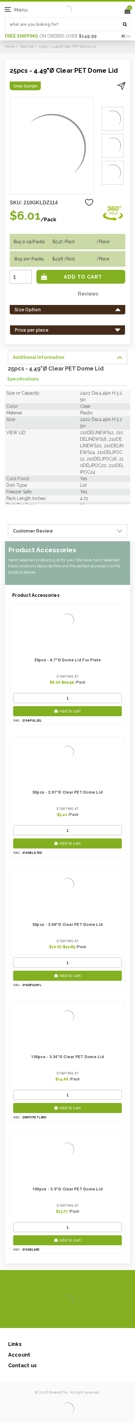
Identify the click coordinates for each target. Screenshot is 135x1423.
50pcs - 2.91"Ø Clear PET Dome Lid (67, 792)
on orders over (51, 36)
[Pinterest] (76, 1318)
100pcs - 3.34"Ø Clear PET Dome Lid (67, 1056)
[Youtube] (86, 1318)
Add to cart (70, 711)
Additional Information (38, 357)
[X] (56, 1318)
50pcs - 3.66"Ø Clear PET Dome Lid (67, 924)
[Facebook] (46, 1318)
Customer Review (33, 530)
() (128, 36)
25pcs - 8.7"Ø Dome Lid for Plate (67, 660)
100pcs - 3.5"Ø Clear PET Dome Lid (67, 1189)
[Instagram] (66, 1318)
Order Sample (25, 86)
